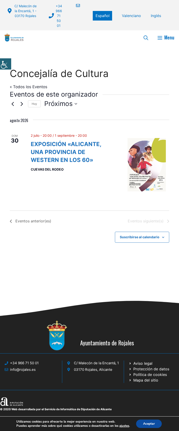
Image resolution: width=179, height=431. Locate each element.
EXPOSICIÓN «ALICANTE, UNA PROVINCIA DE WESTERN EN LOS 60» (66, 152)
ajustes (124, 426)
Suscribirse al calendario (139, 237)
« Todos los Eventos (28, 86)
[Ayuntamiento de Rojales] (14, 37)
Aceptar (149, 423)
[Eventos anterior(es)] (12, 104)
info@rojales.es (23, 369)
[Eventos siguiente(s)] (21, 104)
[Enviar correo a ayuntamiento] (75, 5)
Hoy (34, 103)
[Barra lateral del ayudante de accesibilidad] (5, 64)
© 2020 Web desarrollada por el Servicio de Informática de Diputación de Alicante (56, 409)
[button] (146, 37)
